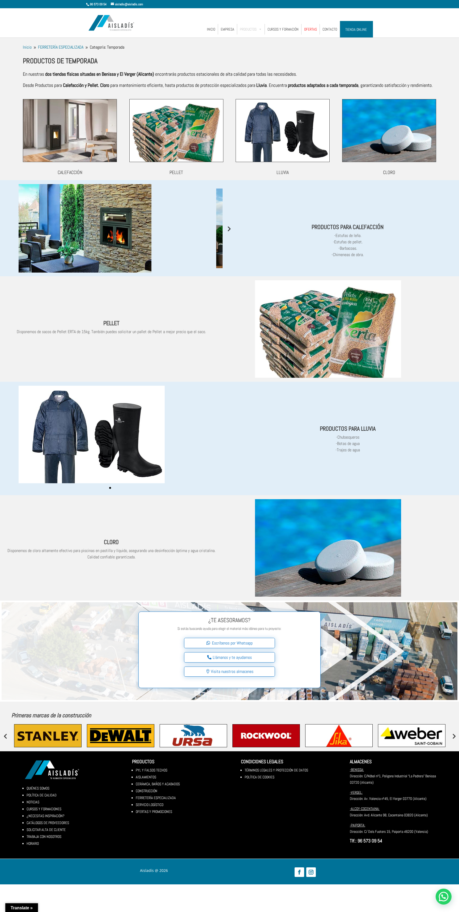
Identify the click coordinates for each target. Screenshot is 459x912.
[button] (444, 897)
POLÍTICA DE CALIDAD (42, 795)
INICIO (211, 29)
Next (228, 228)
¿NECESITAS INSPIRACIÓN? (46, 815)
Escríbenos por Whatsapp (232, 643)
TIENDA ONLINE (356, 29)
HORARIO (33, 843)
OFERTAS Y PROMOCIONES (154, 811)
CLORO (389, 172)
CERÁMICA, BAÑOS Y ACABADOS (158, 784)
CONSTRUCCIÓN (146, 790)
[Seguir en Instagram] (311, 872)
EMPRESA (227, 29)
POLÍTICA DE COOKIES (259, 777)
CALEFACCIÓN (70, 172)
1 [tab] (110, 488)
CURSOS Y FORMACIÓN (283, 29)
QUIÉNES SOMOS (38, 788)
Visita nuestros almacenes (232, 671)
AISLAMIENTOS (146, 777)
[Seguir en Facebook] (299, 872)
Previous (5, 736)
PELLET (176, 172)
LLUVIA (283, 172)
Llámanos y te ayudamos (232, 657)
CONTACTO (329, 29)
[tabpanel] (111, 434)
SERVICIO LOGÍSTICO (149, 804)
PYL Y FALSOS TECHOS (151, 770)
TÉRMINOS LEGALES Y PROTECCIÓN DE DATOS (276, 770)
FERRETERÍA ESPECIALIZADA (156, 797)
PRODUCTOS (248, 29)
